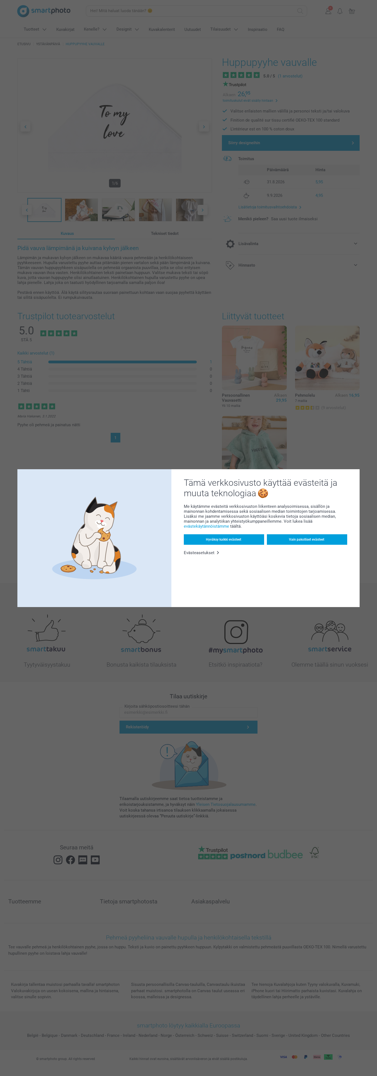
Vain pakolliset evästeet (306, 539)
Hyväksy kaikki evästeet (223, 539)
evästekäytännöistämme (206, 526)
